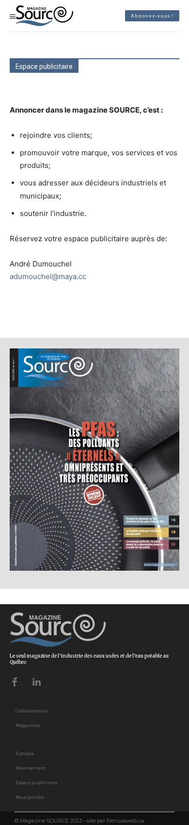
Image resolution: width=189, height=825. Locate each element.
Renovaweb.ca (125, 820)
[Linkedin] (36, 681)
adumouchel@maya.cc (48, 276)
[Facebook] (14, 681)
